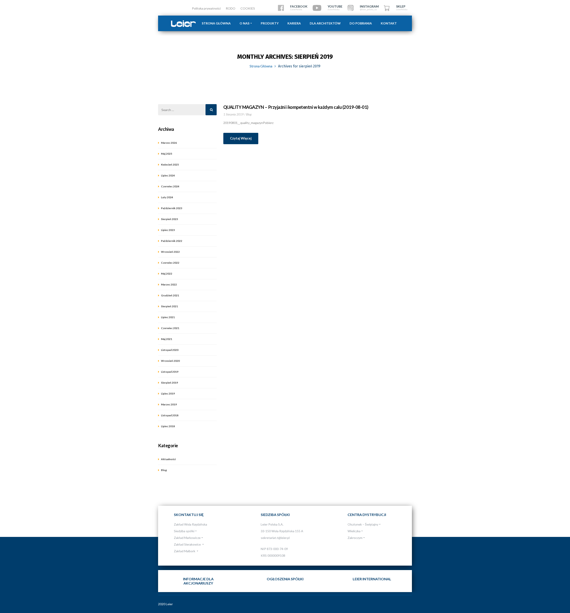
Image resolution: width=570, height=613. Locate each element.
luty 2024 (167, 197)
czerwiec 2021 (170, 328)
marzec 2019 (169, 404)
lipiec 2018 (168, 426)
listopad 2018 (169, 415)
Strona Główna (261, 66)
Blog (249, 114)
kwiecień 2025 (170, 164)
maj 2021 (166, 339)
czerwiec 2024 (170, 186)
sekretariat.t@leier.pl (275, 538)
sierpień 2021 (169, 306)
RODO (230, 8)
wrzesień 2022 (170, 251)
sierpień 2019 (169, 382)
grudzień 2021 (170, 295)
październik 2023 (171, 208)
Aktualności (168, 459)
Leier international (372, 579)
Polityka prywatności (206, 8)
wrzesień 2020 (170, 360)
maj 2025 (166, 153)
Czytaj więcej (241, 138)
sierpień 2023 (169, 219)
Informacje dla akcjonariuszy (198, 581)
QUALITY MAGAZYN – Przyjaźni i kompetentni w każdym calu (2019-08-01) (295, 107)
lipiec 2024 (168, 175)
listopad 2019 (169, 371)
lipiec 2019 (168, 393)
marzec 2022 (169, 284)
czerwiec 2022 (170, 262)
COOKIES (247, 8)
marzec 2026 (169, 142)
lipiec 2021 (168, 317)
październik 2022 (171, 241)
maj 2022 (166, 273)
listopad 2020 (169, 350)
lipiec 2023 (168, 230)
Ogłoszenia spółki (285, 579)
